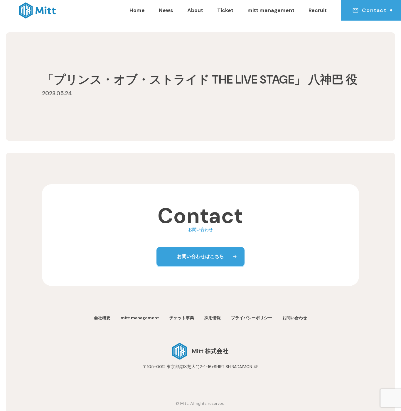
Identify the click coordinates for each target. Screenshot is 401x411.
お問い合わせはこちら (200, 256)
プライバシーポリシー (251, 317)
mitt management (270, 10)
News (166, 10)
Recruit (318, 10)
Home (137, 10)
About (195, 10)
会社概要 (102, 317)
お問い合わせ (294, 317)
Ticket (225, 10)
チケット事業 (181, 317)
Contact (374, 10)
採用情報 (212, 317)
